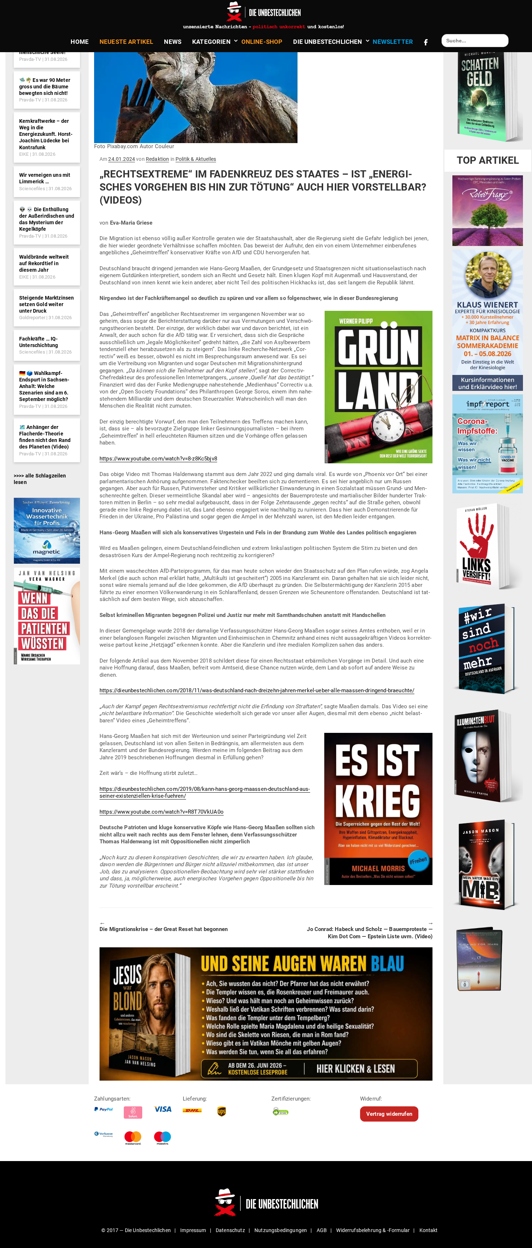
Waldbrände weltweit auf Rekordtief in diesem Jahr (44, 263)
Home (80, 41)
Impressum (193, 1230)
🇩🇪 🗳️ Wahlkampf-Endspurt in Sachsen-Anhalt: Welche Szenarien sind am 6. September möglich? (44, 386)
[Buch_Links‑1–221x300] (487, 545)
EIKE (24, 154)
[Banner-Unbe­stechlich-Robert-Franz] (487, 210)
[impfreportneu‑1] (487, 444)
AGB (322, 1230)
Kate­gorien (211, 41)
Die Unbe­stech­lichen (327, 41)
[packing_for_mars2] (487, 957)
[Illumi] (487, 756)
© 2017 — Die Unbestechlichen (136, 1230)
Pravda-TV (30, 59)
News (172, 41)
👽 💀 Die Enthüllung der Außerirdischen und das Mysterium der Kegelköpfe (47, 219)
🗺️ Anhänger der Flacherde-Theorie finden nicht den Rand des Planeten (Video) (45, 437)
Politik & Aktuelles (196, 159)
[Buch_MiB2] (487, 864)
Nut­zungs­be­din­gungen (280, 1230)
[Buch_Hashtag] (487, 648)
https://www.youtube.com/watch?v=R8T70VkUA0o (162, 812)
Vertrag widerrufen (389, 1114)
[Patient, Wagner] (47, 615)
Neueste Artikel (126, 41)
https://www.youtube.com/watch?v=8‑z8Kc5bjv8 (158, 458)
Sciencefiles (32, 188)
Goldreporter (32, 317)
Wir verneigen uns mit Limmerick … (44, 178)
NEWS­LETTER (393, 41)
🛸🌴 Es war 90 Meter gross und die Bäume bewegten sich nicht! (44, 86)
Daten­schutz (230, 1230)
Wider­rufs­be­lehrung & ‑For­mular (373, 1230)
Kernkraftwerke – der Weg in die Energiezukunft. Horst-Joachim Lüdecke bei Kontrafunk (46, 134)
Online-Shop (262, 41)
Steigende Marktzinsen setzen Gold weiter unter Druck (46, 304)
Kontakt (428, 1230)
